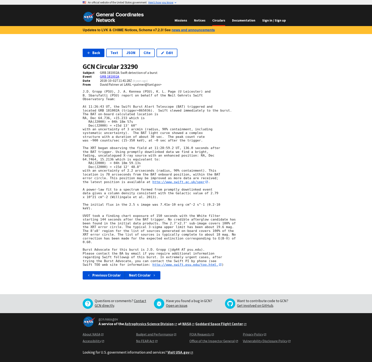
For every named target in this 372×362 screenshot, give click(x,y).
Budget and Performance (154, 334)
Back (96, 52)
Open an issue (176, 305)
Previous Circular (106, 275)
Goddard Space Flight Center (219, 324)
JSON (130, 52)
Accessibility (92, 341)
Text (114, 52)
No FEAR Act (145, 341)
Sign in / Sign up (274, 20)
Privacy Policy (253, 334)
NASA (186, 324)
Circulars (218, 20)
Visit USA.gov (178, 352)
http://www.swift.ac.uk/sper (178, 182)
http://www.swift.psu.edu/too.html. (185, 265)
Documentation (243, 20)
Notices (199, 20)
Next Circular (140, 275)
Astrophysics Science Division (149, 324)
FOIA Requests (200, 334)
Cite (147, 52)
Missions (181, 20)
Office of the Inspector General (212, 341)
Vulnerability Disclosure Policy (265, 341)
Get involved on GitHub (255, 305)
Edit (169, 52)
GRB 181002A (109, 76)
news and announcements (193, 29)
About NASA (91, 334)
